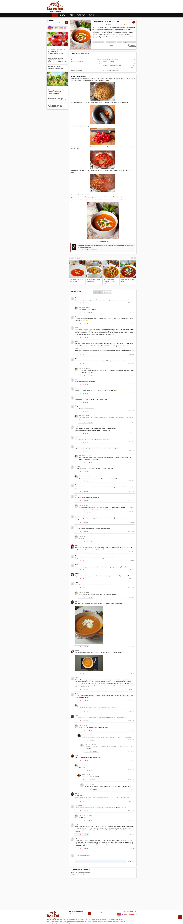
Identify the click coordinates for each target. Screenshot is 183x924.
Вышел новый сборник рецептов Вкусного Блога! (57, 99)
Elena (86, 534)
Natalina (77, 648)
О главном (100, 15)
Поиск (55, 15)
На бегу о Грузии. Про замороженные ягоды (55, 106)
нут (71, 59)
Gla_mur (77, 599)
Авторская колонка (92, 15)
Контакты (108, 15)
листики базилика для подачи (112, 70)
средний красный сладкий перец (79, 68)
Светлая (87, 306)
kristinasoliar (78, 804)
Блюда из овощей (98, 42)
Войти (133, 15)
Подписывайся (59, 28)
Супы (119, 42)
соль (71, 64)
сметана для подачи (76, 70)
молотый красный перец (77, 61)
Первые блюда (110, 42)
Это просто (94, 249)
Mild (80, 306)
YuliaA (76, 822)
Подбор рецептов (62, 15)
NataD (76, 339)
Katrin (76, 753)
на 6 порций (84, 53)
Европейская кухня (129, 42)
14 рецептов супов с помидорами (80, 870)
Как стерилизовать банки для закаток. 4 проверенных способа (56, 51)
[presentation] (132, 257)
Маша (87, 703)
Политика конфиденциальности (101, 912)
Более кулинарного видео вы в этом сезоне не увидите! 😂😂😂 (57, 91)
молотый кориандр (108, 61)
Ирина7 (87, 367)
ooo (86, 503)
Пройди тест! (71, 15)
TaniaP (76, 676)
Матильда (88, 454)
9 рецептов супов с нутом (77, 873)
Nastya (87, 414)
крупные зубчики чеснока (110, 59)
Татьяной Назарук (130, 245)
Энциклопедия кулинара (81, 15)
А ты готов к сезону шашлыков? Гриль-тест (56, 67)
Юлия (87, 590)
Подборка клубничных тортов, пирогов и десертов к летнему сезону (57, 59)
